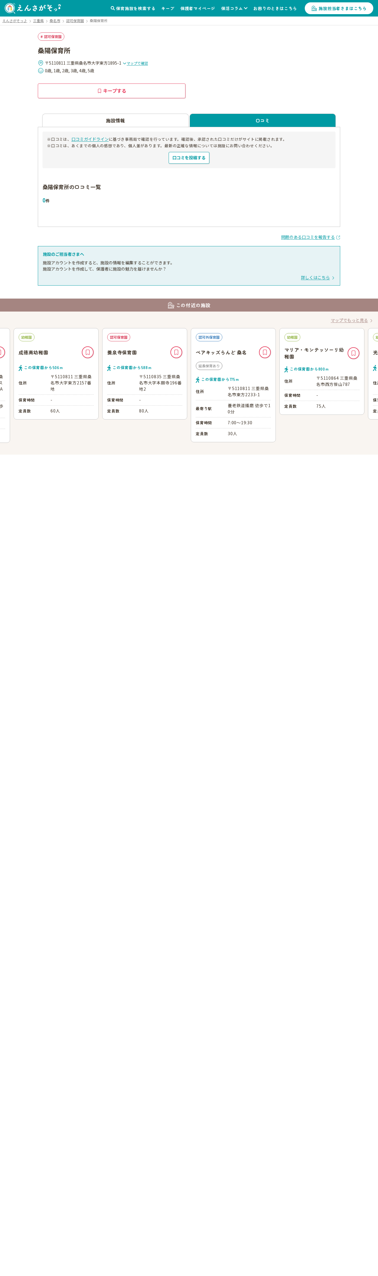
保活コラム (232, 8)
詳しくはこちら (315, 277)
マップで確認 (137, 62)
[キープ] (88, 352)
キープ (167, 8)
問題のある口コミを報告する (308, 237)
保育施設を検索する (135, 8)
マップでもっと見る (349, 320)
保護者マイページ (197, 8)
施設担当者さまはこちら (343, 8)
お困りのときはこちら (275, 8)
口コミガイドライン (90, 139)
